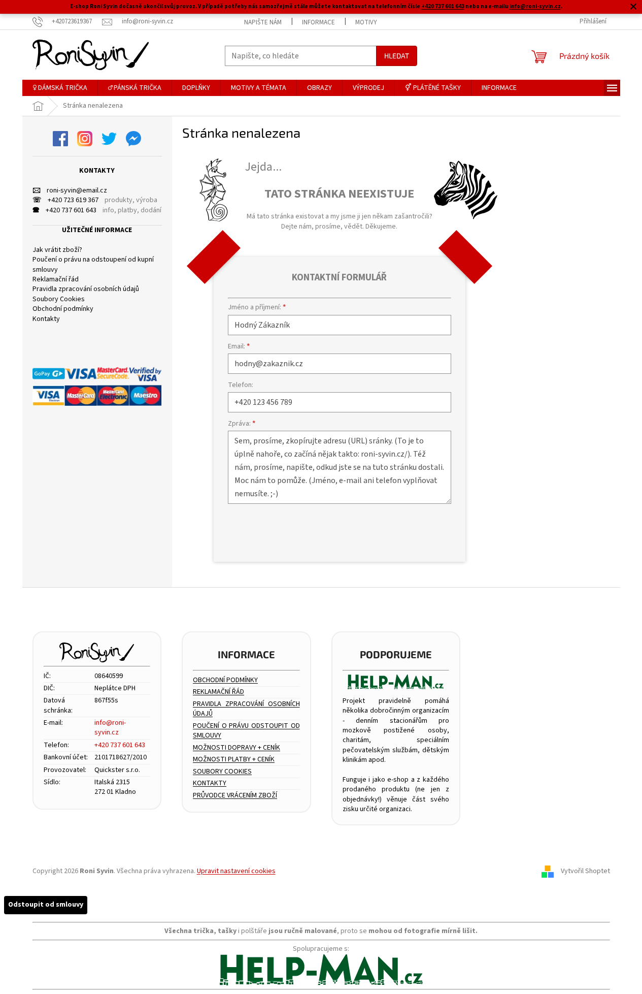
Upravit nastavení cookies (236, 871)
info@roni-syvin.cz (535, 6)
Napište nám (263, 22)
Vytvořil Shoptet (585, 871)
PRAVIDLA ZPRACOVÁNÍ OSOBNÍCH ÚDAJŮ (246, 709)
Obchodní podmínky (62, 309)
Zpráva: (241, 424)
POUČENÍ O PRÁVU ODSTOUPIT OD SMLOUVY (246, 731)
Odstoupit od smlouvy (45, 905)
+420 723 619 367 (65, 200)
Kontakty (46, 319)
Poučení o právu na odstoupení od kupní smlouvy (93, 264)
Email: (239, 346)
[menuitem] (59, 88)
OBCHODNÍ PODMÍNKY (225, 680)
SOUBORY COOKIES (222, 772)
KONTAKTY (209, 783)
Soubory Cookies (58, 299)
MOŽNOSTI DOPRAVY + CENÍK (236, 748)
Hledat (396, 55)
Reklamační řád (55, 279)
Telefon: (240, 385)
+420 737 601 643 (442, 6)
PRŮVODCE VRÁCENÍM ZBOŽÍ (235, 795)
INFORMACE (318, 22)
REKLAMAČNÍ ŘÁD (218, 692)
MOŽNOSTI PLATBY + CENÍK (234, 759)
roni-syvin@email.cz (69, 191)
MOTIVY (366, 22)
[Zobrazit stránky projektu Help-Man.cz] (396, 682)
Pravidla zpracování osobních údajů (85, 289)
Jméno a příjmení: (257, 307)
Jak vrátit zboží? (57, 250)
